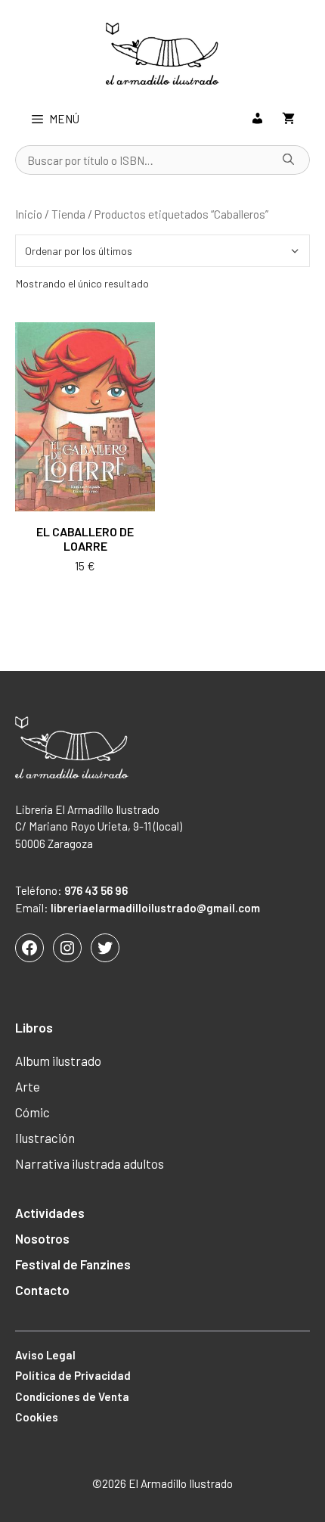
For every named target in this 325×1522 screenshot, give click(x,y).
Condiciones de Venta (72, 1396)
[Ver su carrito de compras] (288, 119)
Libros (34, 1027)
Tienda (68, 214)
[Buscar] (289, 160)
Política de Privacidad (73, 1375)
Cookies (36, 1417)
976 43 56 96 (96, 890)
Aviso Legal (45, 1355)
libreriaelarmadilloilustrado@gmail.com (155, 908)
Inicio (28, 214)
